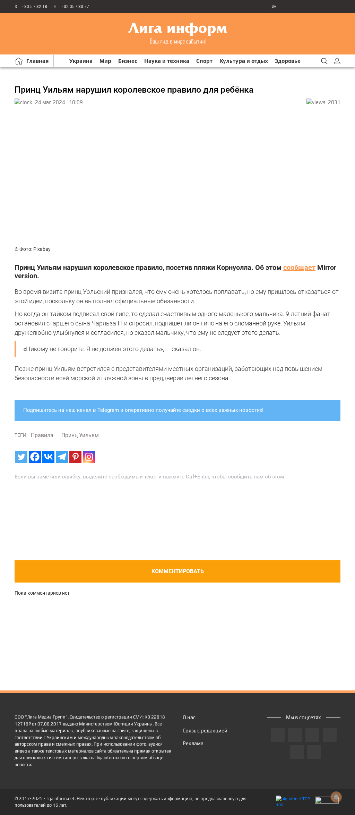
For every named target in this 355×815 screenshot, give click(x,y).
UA (274, 6)
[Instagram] (89, 457)
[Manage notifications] (336, 797)
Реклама (193, 743)
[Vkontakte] (48, 457)
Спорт (204, 61)
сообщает (299, 267)
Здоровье (288, 61)
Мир (105, 61)
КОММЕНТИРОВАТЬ (177, 571)
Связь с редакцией (205, 730)
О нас (189, 717)
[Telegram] (62, 457)
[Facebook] (35, 457)
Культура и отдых (243, 61)
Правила (42, 435)
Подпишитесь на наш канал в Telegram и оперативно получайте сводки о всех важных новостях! (143, 410)
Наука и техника (166, 61)
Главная (37, 61)
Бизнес (127, 61)
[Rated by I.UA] (326, 802)
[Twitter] (21, 457)
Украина (81, 61)
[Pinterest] (75, 457)
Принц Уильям (80, 435)
